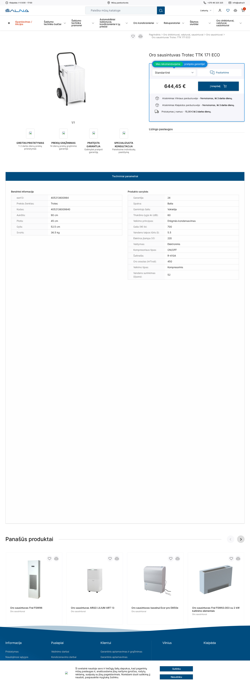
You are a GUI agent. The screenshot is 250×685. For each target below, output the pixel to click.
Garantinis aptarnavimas (114, 657)
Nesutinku (176, 676)
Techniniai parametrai (125, 176)
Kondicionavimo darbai (63, 657)
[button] (241, 539)
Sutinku (176, 668)
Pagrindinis (155, 34)
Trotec (54, 203)
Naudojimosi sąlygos (16, 657)
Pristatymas (12, 651)
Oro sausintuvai (214, 34)
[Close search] (152, 10)
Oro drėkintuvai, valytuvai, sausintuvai (183, 34)
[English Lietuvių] (206, 10)
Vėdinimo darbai (60, 651)
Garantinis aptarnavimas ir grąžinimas (121, 651)
